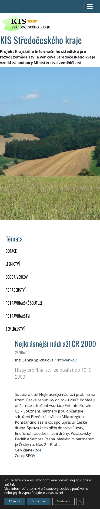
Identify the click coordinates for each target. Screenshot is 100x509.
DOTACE (11, 251)
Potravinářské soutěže (24, 303)
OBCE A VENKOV (17, 277)
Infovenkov (67, 360)
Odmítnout (38, 501)
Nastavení (63, 501)
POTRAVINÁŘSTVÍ (18, 316)
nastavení (55, 493)
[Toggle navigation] (89, 6)
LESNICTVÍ (13, 264)
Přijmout (14, 501)
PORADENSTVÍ (16, 290)
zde (38, 450)
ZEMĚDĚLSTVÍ (15, 329)
